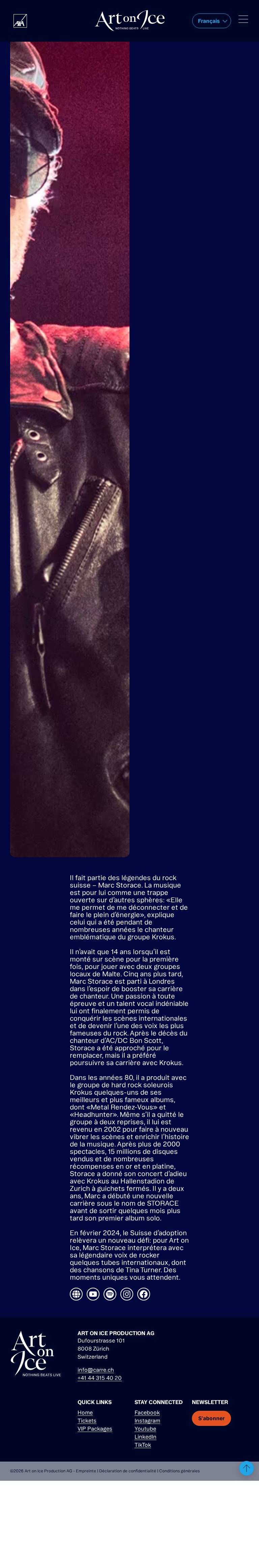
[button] (211, 20)
